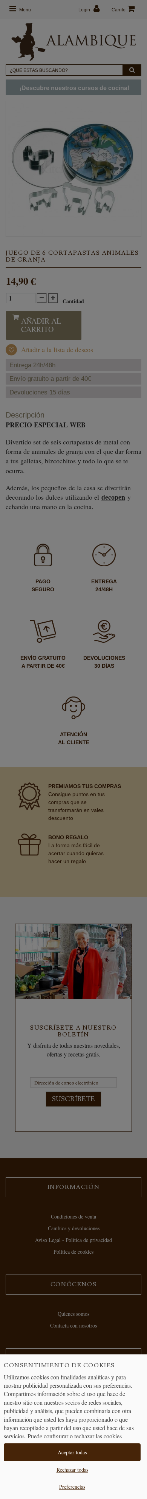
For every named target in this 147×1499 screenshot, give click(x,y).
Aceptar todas (72, 1452)
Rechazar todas (72, 1469)
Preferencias (72, 1486)
